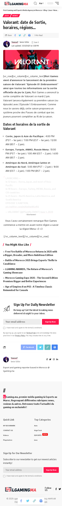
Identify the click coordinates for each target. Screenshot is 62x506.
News (15, 16)
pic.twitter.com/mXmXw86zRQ (22, 206)
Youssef (14, 42)
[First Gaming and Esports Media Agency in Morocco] (18, 3)
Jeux (7, 16)
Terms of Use (31, 333)
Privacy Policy (20, 335)
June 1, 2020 (47, 211)
